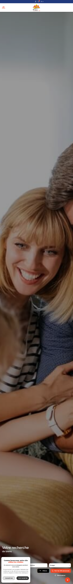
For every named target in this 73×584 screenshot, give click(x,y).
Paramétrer (9, 578)
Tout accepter (22, 578)
